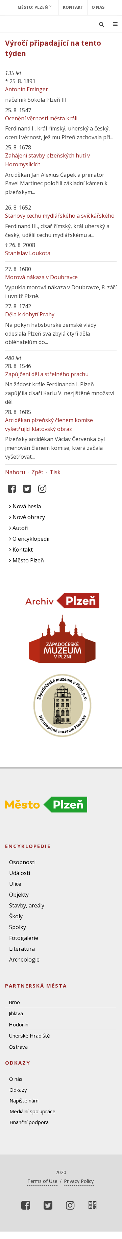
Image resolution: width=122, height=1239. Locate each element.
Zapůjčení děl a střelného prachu (47, 374)
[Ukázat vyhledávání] (101, 24)
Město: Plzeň (33, 7)
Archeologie (24, 959)
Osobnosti (22, 862)
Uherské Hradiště (29, 1035)
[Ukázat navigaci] (115, 24)
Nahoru (15, 472)
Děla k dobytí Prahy (29, 314)
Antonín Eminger (26, 89)
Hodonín (18, 1024)
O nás (98, 7)
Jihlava (16, 1013)
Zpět (37, 472)
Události (19, 873)
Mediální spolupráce (32, 1111)
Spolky (17, 927)
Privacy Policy (79, 1181)
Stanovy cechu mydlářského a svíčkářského (60, 215)
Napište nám (24, 1100)
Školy (16, 916)
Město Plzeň (27, 560)
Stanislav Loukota (27, 253)
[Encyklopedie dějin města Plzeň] (92, 1205)
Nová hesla (26, 506)
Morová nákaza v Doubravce (41, 277)
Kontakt (73, 7)
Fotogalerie (23, 938)
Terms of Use (42, 1181)
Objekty (19, 894)
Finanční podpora (29, 1122)
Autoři (19, 528)
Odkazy (18, 1089)
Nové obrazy (28, 517)
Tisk (55, 472)
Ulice (15, 884)
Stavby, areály (26, 905)
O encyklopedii (30, 538)
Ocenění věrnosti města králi (41, 118)
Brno (14, 1002)
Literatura (22, 948)
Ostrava (18, 1046)
